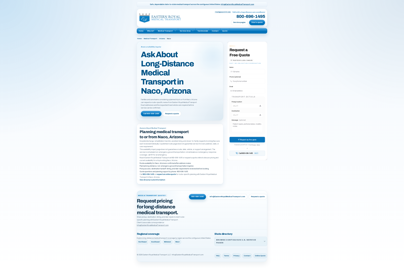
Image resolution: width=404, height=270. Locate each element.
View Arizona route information (152, 180)
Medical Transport (150, 39)
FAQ (217, 256)
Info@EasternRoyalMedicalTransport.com (237, 4)
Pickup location (237, 102)
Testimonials (202, 31)
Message (239, 120)
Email (231, 86)
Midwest (167, 242)
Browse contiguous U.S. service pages (236, 241)
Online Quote (260, 256)
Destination (236, 111)
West (177, 242)
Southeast (155, 242)
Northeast (142, 242)
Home (141, 31)
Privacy (254, 145)
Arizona (162, 39)
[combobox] (247, 106)
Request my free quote (248, 139)
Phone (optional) (235, 77)
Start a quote (257, 22)
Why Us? (150, 31)
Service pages (239, 22)
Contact (215, 31)
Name (231, 67)
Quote (224, 31)
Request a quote (172, 113)
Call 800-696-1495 (151, 113)
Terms (258, 145)
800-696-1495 (250, 16)
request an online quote (166, 174)
